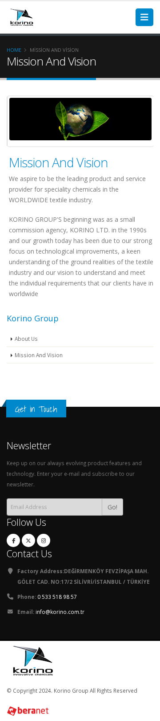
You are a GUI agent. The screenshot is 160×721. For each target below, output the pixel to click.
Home (14, 49)
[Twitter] (28, 540)
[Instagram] (43, 540)
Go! (112, 507)
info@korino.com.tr (60, 611)
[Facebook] (13, 540)
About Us (26, 338)
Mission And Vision (58, 162)
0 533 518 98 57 (57, 596)
